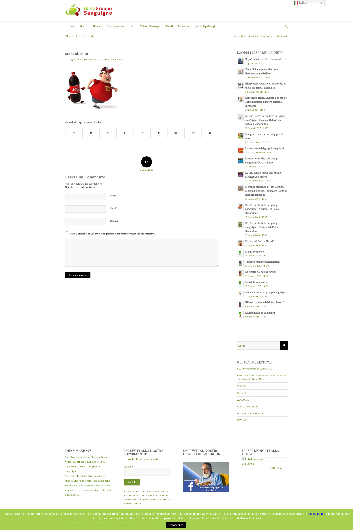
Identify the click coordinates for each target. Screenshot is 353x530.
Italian (302, 2)
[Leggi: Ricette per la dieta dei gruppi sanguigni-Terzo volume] (240, 160)
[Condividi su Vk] (175, 133)
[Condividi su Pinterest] (125, 133)
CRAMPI (241, 392)
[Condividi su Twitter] (91, 133)
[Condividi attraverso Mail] (210, 133)
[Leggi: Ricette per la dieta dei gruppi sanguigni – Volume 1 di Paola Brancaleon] (240, 225)
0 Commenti (90, 59)
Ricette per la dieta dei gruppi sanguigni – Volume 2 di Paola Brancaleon (262, 209)
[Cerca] (285, 26)
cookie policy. (316, 513)
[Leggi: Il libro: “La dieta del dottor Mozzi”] (240, 304)
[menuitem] (71, 26)
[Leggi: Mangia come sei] (240, 253)
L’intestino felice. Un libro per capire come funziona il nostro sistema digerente (266, 101)
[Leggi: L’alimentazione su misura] (240, 314)
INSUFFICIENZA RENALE (250, 413)
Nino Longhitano (113, 59)
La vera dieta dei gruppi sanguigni (264, 148)
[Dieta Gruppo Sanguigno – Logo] (88, 11)
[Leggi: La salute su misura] (240, 284)
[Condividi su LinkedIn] (141, 133)
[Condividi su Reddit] (193, 133)
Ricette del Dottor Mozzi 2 (260, 241)
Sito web (114, 221)
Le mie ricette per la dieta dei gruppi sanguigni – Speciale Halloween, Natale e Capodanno (265, 119)
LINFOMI (241, 420)
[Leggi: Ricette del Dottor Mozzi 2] (240, 243)
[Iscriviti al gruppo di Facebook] (206, 491)
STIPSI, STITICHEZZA (247, 406)
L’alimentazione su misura (260, 312)
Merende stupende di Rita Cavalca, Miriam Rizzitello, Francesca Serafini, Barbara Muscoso (266, 190)
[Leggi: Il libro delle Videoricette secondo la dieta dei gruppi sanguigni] (240, 85)
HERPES (241, 385)
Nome (114, 195)
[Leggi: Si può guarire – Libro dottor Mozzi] (240, 61)
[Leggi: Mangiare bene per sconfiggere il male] (240, 136)
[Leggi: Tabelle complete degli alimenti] (240, 263)
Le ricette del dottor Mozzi (260, 271)
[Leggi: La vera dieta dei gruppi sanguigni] (240, 150)
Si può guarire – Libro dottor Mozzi (265, 59)
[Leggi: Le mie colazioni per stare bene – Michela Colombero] (240, 174)
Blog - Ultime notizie (80, 36)
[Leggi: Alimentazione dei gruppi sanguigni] (240, 294)
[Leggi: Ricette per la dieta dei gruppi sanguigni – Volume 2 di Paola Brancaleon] (240, 207)
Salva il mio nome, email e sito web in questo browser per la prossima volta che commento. (112, 233)
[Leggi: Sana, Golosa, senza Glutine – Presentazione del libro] (240, 71)
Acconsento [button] (176, 525)
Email (113, 208)
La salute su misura (256, 282)
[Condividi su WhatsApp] (108, 133)
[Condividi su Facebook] (73, 133)
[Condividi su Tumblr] (159, 133)
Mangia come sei (254, 251)
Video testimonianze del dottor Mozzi (254, 368)
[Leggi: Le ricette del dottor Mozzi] (240, 273)
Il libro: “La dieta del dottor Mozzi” (264, 302)
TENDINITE (243, 399)
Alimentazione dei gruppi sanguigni (265, 292)
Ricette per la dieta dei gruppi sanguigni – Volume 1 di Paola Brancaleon (261, 227)
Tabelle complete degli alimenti (262, 261)
